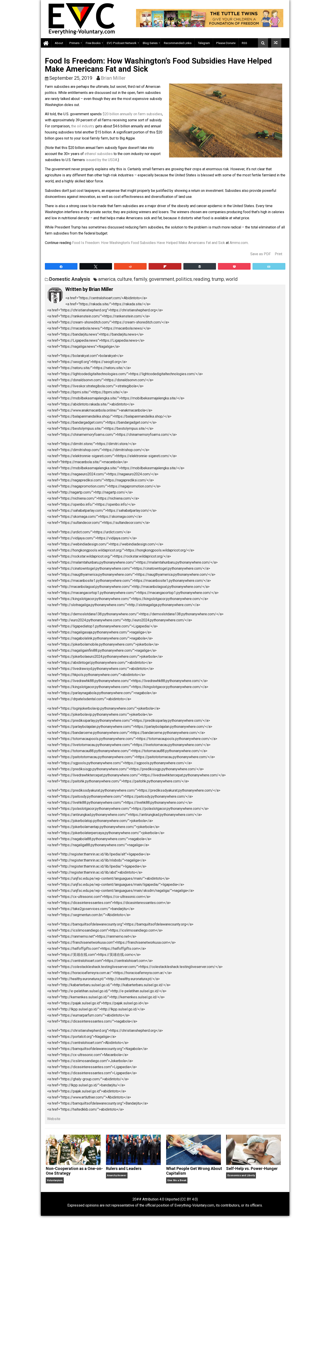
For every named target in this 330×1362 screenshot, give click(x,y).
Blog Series (150, 43)
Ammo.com (239, 243)
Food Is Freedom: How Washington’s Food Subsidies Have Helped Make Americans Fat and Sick (148, 243)
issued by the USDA (101, 160)
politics (184, 279)
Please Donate (225, 43)
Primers (74, 43)
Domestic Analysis (69, 279)
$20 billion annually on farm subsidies (132, 114)
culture (124, 279)
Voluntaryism (54, 1180)
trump (217, 279)
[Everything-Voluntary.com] (46, 43)
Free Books (93, 43)
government (161, 279)
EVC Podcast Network (121, 43)
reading (202, 279)
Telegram (204, 43)
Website (53, 1119)
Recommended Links (177, 43)
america (107, 279)
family (140, 279)
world (232, 279)
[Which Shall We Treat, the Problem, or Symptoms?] (276, 43)
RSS (244, 43)
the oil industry (82, 126)
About (59, 43)
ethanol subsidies (99, 154)
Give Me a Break (176, 1180)
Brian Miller (113, 78)
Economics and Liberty (241, 1175)
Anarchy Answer (116, 1175)
